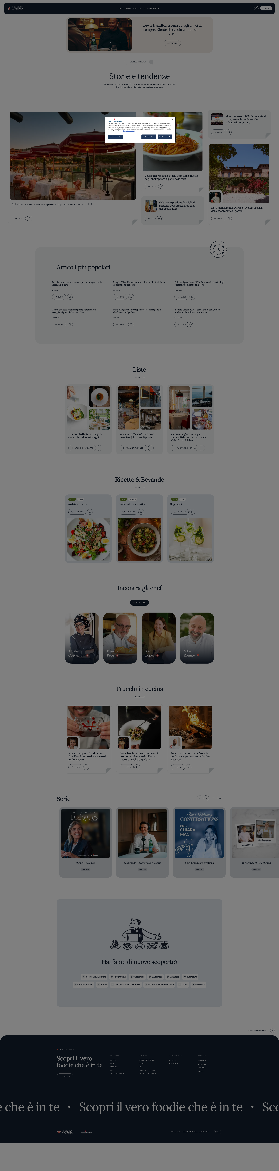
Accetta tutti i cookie (165, 136)
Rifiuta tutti (148, 136)
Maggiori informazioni (128, 131)
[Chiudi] (172, 119)
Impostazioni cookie (115, 136)
